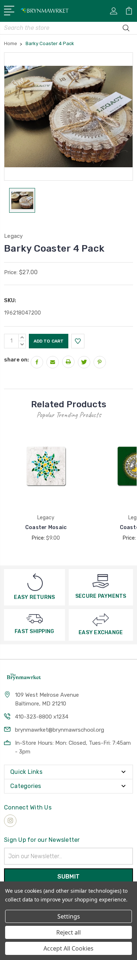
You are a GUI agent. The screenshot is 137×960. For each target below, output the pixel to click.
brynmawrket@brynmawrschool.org (59, 730)
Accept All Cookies (68, 948)
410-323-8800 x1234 (41, 716)
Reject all (68, 932)
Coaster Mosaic (46, 527)
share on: (16, 359)
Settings (68, 916)
